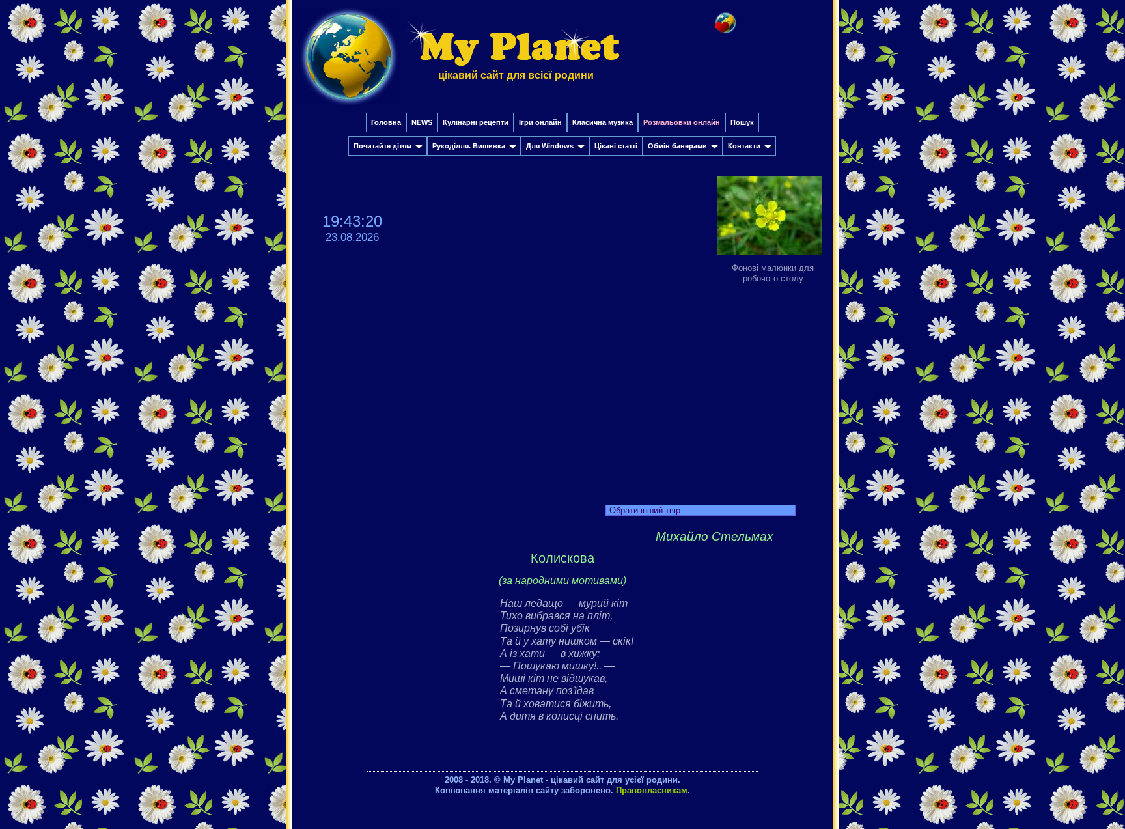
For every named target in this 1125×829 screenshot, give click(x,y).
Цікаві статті (615, 146)
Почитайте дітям (382, 146)
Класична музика (602, 122)
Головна (386, 122)
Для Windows (550, 146)
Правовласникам (652, 790)
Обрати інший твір (644, 510)
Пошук (742, 122)
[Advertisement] (562, 391)
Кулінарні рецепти (475, 122)
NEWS (421, 122)
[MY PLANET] (349, 108)
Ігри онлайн (540, 122)
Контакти (744, 146)
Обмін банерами (677, 146)
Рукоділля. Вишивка (468, 146)
